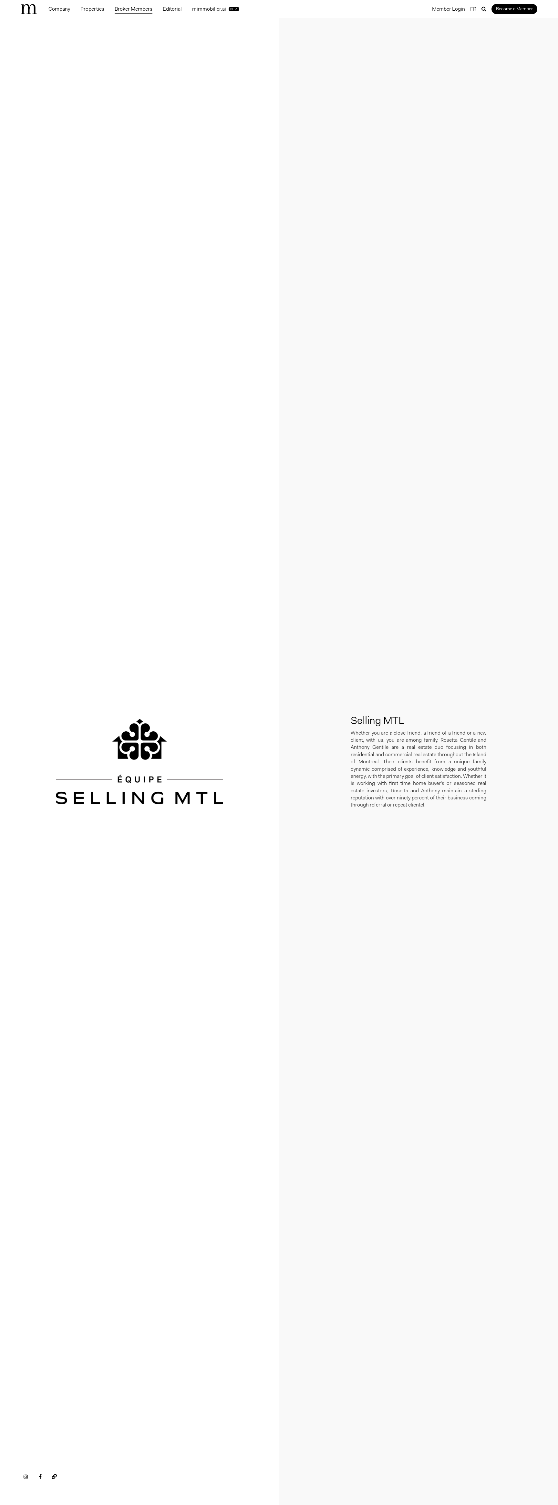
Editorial (172, 8)
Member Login (448, 8)
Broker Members (133, 8)
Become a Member (514, 9)
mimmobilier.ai (215, 8)
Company (59, 8)
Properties (92, 8)
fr (473, 8)
